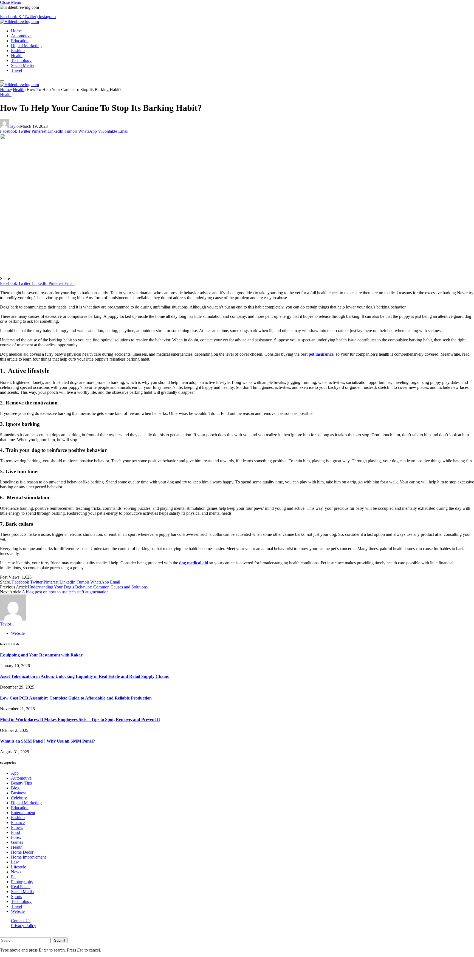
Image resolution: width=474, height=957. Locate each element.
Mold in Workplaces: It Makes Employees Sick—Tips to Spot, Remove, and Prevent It (80, 719)
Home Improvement (28, 857)
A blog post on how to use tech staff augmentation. (66, 592)
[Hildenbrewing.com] (19, 21)
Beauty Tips (21, 783)
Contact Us (20, 920)
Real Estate (20, 886)
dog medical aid (193, 562)
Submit (59, 940)
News (16, 872)
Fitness (17, 827)
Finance (18, 822)
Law (15, 862)
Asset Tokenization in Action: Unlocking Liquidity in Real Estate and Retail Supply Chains (84, 676)
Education (20, 40)
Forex (16, 837)
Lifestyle (18, 867)
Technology (21, 60)
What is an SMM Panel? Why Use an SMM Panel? (47, 741)
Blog (15, 788)
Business (18, 793)
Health (16, 55)
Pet (13, 876)
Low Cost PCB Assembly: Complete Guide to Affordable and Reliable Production (76, 698)
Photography (22, 881)
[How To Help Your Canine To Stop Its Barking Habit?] (108, 273)
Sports (16, 896)
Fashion (18, 50)
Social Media (22, 65)
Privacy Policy (23, 925)
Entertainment (23, 812)
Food (15, 832)
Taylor (14, 126)
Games (17, 842)
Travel (16, 70)
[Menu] (2, 81)
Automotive (21, 35)
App (15, 773)
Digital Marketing (26, 45)
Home (16, 31)
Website (18, 911)
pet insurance (321, 354)
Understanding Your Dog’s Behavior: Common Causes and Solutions (88, 587)
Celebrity (19, 797)
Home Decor (22, 852)
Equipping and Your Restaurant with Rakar (41, 655)
